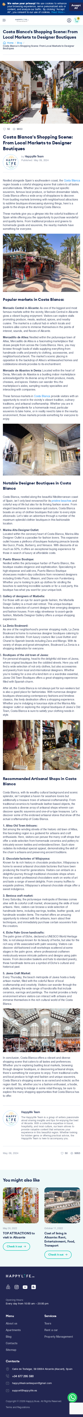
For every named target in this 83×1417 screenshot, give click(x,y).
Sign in (69, 20)
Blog (19, 43)
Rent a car (51, 1330)
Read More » (58, 12)
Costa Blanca (72, 180)
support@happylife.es (24, 1390)
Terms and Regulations (18, 1407)
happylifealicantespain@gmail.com (32, 1383)
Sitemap (11, 1349)
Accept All (76, 6)
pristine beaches (61, 500)
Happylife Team (34, 156)
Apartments (13, 1330)
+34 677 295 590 (23, 1376)
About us (11, 1323)
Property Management (58, 1336)
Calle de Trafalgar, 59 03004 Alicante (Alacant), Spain (42, 1369)
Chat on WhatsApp (72, 1397)
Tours (47, 1323)
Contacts (11, 1343)
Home (10, 43)
